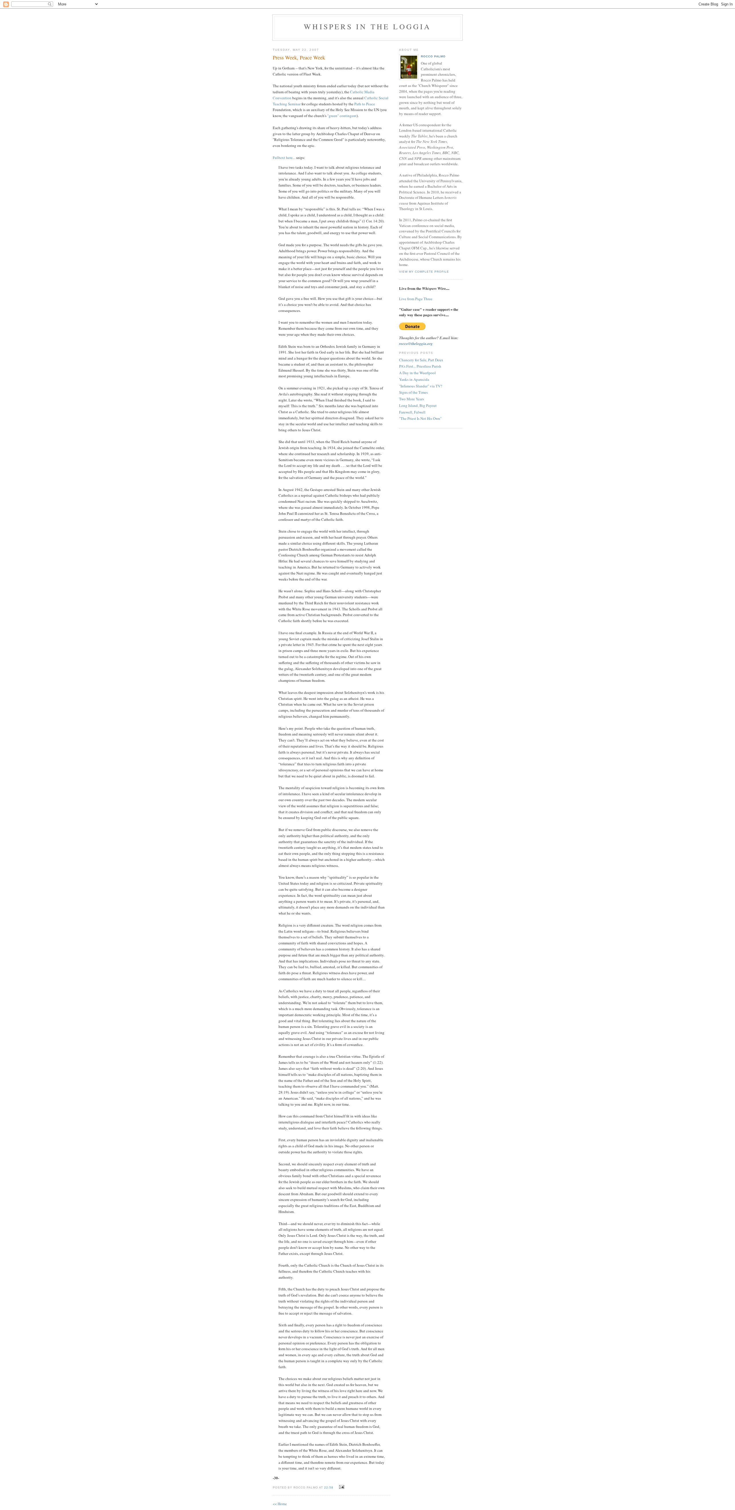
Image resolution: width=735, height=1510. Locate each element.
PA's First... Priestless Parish (420, 366)
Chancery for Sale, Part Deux (421, 359)
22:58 (328, 1487)
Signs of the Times (413, 392)
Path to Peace (364, 103)
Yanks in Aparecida (414, 379)
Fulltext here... (284, 157)
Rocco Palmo (433, 56)
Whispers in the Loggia (367, 26)
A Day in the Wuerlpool (417, 372)
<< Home (280, 1503)
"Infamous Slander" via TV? (420, 386)
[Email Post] (341, 1487)
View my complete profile (424, 271)
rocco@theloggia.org (416, 343)
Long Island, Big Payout (418, 405)
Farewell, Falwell (412, 412)
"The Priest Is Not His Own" (420, 418)
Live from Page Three (415, 298)
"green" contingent (342, 115)
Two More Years (411, 398)
